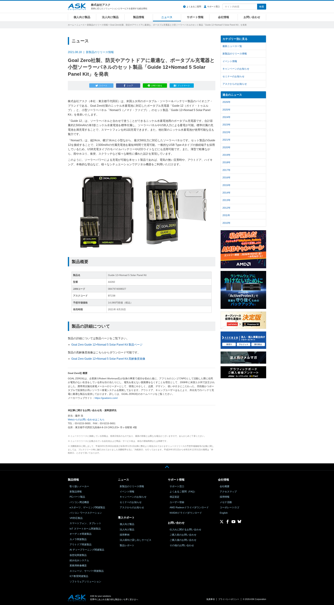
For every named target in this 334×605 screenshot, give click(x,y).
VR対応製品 (76, 518)
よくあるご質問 (193, 6)
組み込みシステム (79, 560)
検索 (261, 6)
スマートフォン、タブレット (85, 523)
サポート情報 (195, 17)
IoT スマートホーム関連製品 (85, 528)
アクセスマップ (228, 491)
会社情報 (223, 17)
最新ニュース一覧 (232, 46)
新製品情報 (76, 491)
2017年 (226, 170)
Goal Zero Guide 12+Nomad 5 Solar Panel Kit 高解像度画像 (108, 358)
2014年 (226, 192)
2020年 (226, 147)
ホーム (71, 25)
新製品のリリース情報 (97, 25)
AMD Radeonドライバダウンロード (189, 507)
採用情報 (224, 496)
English (224, 512)
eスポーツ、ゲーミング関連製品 (87, 507)
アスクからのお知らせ (234, 83)
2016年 (226, 177)
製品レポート (127, 545)
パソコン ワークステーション (86, 512)
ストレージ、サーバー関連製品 (87, 571)
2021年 (226, 139)
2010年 (226, 223)
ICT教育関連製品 (79, 576)
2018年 (226, 162)
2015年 (226, 185)
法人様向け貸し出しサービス (135, 540)
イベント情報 (229, 61)
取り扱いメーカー (79, 486)
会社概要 (224, 486)
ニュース (166, 17)
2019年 (226, 154)
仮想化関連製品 (78, 555)
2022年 (226, 132)
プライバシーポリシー (228, 599)
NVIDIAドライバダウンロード (186, 512)
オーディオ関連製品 (81, 533)
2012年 (226, 207)
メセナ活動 (226, 502)
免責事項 (210, 599)
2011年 (226, 215)
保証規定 (174, 496)
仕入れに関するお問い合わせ (185, 529)
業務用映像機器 (78, 565)
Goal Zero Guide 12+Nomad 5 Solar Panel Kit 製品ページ (106, 344)
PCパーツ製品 (77, 496)
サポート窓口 (213, 6)
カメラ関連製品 (78, 539)
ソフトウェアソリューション (85, 581)
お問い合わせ (252, 17)
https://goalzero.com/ (106, 398)
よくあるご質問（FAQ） (183, 491)
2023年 (226, 124)
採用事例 (124, 534)
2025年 (226, 109)
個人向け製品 (82, 17)
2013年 (226, 200)
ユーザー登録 (177, 502)
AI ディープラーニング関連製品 (87, 549)
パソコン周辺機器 (79, 502)
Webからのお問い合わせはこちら (86, 419)
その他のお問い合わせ (182, 545)
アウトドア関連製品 (81, 544)
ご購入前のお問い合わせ (183, 534)
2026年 (226, 102)
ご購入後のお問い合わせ (183, 540)
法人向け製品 (110, 17)
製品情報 (138, 17)
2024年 (226, 117)
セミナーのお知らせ (233, 76)
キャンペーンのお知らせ (235, 68)
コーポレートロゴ (229, 507)
